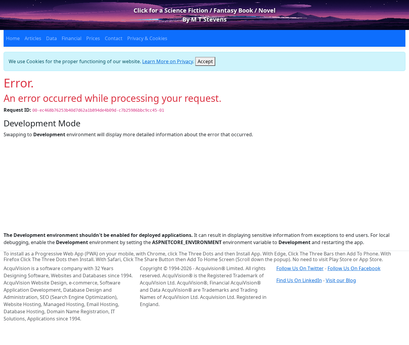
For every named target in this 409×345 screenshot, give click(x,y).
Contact (113, 38)
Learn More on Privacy (167, 61)
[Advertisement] (204, 185)
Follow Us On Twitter (300, 268)
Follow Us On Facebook (354, 268)
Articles (33, 38)
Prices (93, 38)
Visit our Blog (341, 280)
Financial (71, 38)
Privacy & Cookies (147, 38)
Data (51, 38)
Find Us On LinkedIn (299, 280)
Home (13, 38)
